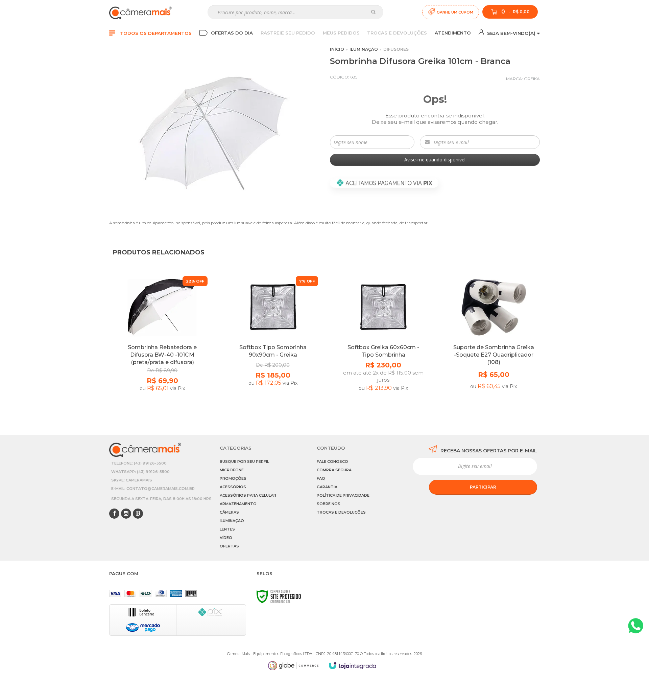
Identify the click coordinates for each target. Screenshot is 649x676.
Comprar (162, 408)
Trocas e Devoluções (397, 33)
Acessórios (233, 487)
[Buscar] (373, 12)
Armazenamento (238, 503)
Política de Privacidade (343, 495)
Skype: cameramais (131, 480)
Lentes (227, 529)
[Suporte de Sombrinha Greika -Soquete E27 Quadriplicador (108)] (494, 345)
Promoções (233, 478)
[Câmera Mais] (140, 12)
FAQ (321, 478)
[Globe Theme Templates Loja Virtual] (293, 665)
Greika (532, 78)
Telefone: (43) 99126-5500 (139, 463)
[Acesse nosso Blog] (138, 514)
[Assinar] (483, 487)
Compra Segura (334, 470)
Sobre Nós (328, 503)
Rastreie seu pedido (288, 33)
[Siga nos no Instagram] (126, 514)
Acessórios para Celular (248, 495)
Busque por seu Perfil (244, 461)
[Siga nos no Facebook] (114, 514)
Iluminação (364, 49)
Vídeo (226, 537)
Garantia (327, 487)
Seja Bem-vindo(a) (510, 33)
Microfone (232, 470)
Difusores (396, 49)
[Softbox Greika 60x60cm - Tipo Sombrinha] (383, 345)
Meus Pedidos (341, 33)
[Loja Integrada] (352, 665)
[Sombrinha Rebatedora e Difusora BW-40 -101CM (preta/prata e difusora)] (162, 345)
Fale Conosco (332, 461)
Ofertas (229, 546)
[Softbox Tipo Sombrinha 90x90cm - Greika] (273, 345)
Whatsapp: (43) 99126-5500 (140, 471)
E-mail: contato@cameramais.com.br (153, 488)
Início (337, 49)
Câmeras (229, 512)
